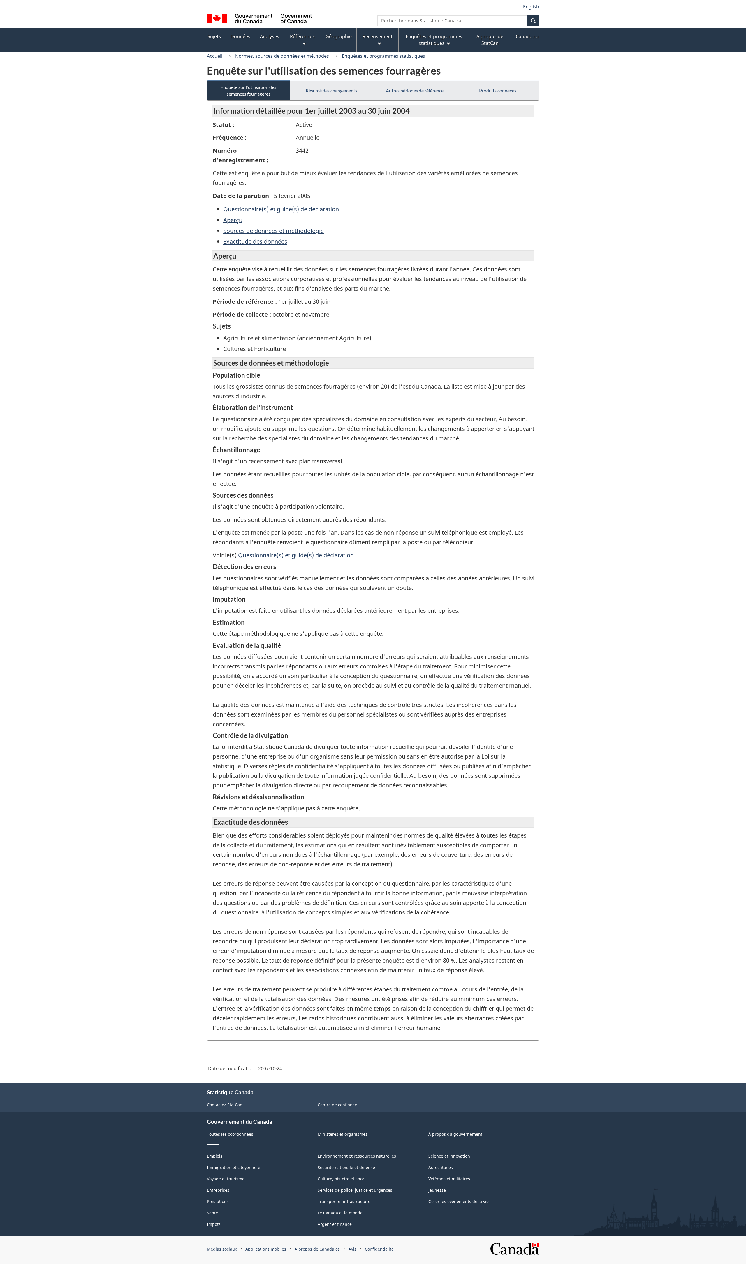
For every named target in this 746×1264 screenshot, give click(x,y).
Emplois (214, 1156)
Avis (352, 1249)
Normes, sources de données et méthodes (282, 56)
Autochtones (440, 1167)
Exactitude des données (255, 241)
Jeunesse (437, 1190)
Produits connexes (497, 90)
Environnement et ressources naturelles (357, 1156)
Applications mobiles (265, 1249)
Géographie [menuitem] (339, 36)
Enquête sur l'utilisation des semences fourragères (248, 90)
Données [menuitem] (240, 36)
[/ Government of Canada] (259, 19)
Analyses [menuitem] (269, 36)
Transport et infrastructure (344, 1201)
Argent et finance (335, 1224)
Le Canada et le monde (340, 1213)
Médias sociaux (222, 1249)
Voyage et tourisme (225, 1179)
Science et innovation (449, 1156)
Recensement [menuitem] (378, 36)
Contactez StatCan (224, 1104)
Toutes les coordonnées (230, 1134)
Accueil (214, 56)
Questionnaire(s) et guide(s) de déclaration (281, 209)
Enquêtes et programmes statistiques (383, 56)
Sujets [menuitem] (214, 36)
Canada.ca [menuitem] (527, 36)
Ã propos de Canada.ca (317, 1249)
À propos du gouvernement (455, 1134)
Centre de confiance (337, 1104)
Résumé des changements (331, 90)
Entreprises (218, 1190)
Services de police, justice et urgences (355, 1190)
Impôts (214, 1224)
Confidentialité (379, 1249)
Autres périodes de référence (415, 90)
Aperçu (232, 220)
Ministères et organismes (342, 1134)
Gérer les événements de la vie (458, 1201)
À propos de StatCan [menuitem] (489, 39)
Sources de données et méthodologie (273, 231)
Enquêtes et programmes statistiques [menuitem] (434, 39)
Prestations (218, 1201)
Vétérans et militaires (449, 1179)
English (531, 6)
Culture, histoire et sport (342, 1179)
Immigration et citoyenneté (233, 1167)
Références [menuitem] (302, 36)
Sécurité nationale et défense (346, 1167)
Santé (212, 1213)
